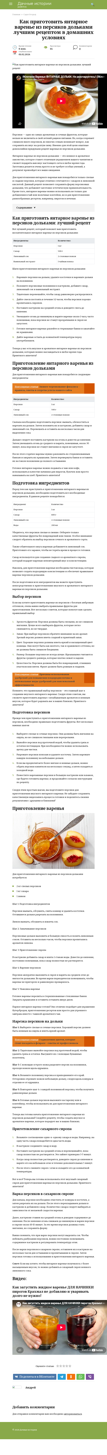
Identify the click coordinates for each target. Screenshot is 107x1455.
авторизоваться (73, 1414)
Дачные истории (34, 3)
